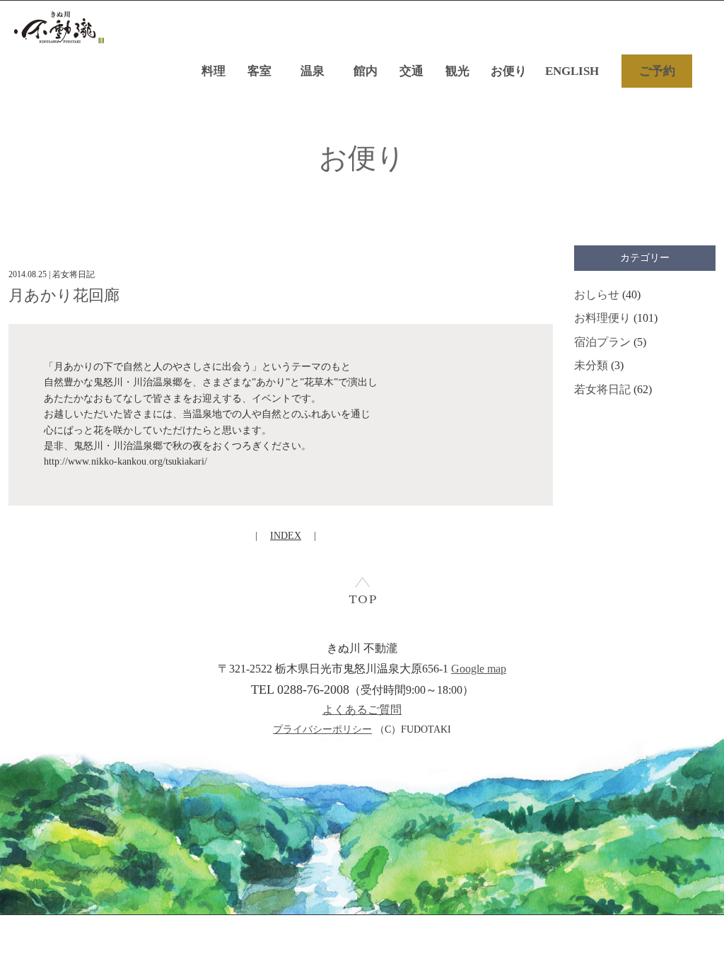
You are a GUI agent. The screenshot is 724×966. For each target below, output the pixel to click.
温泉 (312, 71)
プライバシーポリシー (322, 729)
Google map (478, 669)
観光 (457, 71)
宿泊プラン (602, 342)
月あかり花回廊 (63, 295)
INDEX (285, 535)
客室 (259, 71)
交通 (411, 71)
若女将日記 (602, 389)
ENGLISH (572, 71)
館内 (366, 71)
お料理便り (602, 318)
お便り (509, 71)
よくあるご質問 (362, 710)
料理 (214, 71)
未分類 (591, 365)
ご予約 (657, 71)
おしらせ (596, 295)
